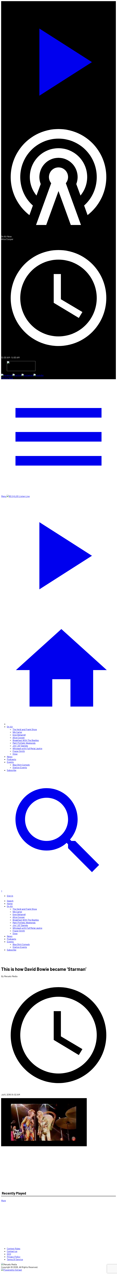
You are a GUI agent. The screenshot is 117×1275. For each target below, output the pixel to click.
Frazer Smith (19, 751)
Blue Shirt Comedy (21, 764)
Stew (15, 753)
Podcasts (11, 759)
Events (10, 762)
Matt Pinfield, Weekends (24, 743)
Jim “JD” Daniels (20, 745)
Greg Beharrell (19, 734)
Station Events (20, 767)
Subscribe (11, 770)
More (3, 1200)
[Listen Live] (58, 60)
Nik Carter (17, 732)
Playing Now (7, 377)
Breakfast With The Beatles (26, 740)
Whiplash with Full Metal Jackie (27, 748)
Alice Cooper (19, 737)
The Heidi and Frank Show (25, 729)
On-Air (10, 726)
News (9, 756)
